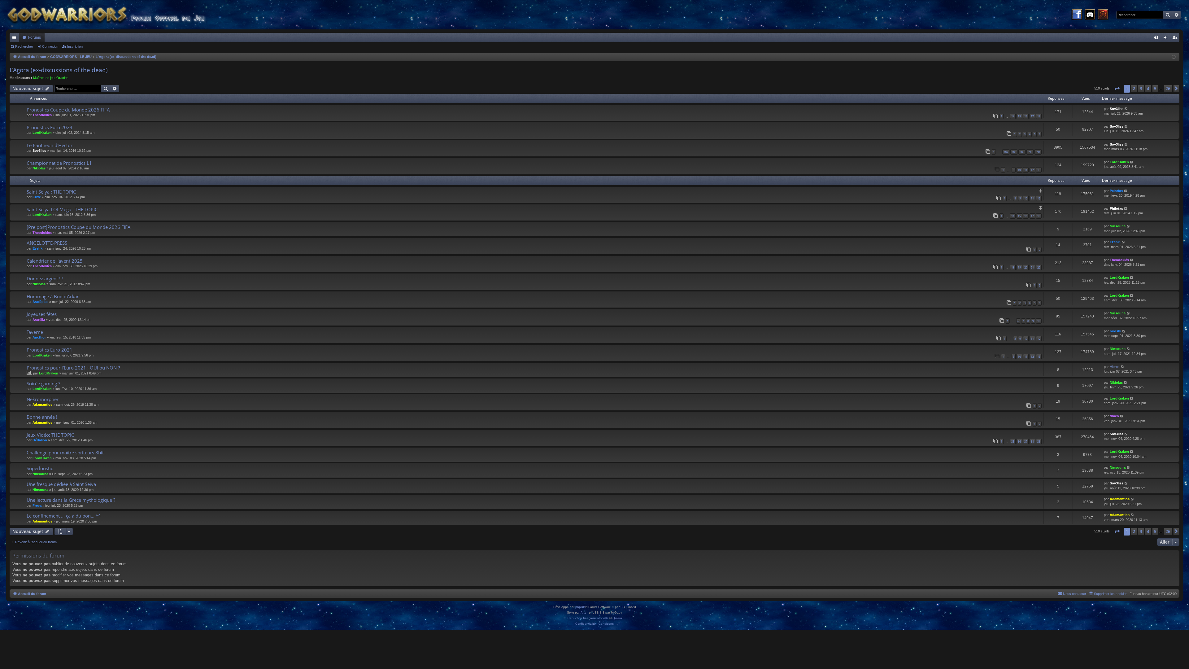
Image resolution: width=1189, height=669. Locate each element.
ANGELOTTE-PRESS (47, 243)
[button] (1116, 88)
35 (1012, 441)
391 (1038, 152)
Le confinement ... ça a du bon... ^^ (64, 516)
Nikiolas (39, 168)
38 (1032, 441)
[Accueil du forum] (117, 14)
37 (1025, 441)
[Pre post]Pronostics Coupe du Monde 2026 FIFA (79, 227)
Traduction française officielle (587, 618)
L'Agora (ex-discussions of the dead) (59, 70)
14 (1012, 116)
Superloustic (40, 468)
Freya (37, 505)
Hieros (1115, 367)
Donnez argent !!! (45, 278)
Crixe (37, 197)
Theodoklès (42, 115)
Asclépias (40, 302)
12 (1032, 170)
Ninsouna (1118, 226)
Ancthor (39, 337)
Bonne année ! (42, 417)
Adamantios (42, 404)
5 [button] (1155, 88)
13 (1038, 170)
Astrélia (39, 319)
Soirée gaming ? (43, 383)
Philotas (1116, 208)
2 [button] (1134, 88)
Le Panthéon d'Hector (49, 145)
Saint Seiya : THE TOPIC (51, 192)
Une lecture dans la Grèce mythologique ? (71, 500)
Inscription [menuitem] (1176, 38)
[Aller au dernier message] (1126, 109)
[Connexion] (1102, 15)
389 (1022, 152)
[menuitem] (1156, 37)
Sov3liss (1116, 109)
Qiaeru (617, 618)
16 (1025, 116)
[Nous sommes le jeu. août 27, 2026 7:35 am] (1174, 57)
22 (1038, 267)
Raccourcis (15, 38)
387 (1006, 152)
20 (1025, 267)
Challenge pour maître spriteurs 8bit (65, 452)
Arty (583, 612)
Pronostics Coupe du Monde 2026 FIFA (68, 110)
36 (1019, 441)
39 (1038, 441)
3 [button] (1141, 88)
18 (1038, 116)
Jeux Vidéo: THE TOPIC (50, 435)
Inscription (75, 46)
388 (1014, 152)
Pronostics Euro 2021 (49, 350)
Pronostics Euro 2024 (49, 127)
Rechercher (24, 46)
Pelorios (1116, 191)
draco (1114, 416)
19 (1019, 267)
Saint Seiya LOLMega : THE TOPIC (62, 209)
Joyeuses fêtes (42, 314)
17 (1032, 116)
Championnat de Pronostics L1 (59, 163)
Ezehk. (38, 248)
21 (1032, 267)
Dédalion (40, 440)
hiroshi (1115, 331)
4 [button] (1148, 88)
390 (1030, 152)
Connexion (50, 46)
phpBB (580, 607)
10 (1019, 170)
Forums (34, 37)
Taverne (35, 332)
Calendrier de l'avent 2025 (55, 261)
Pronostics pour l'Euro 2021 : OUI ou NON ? (73, 368)
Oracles (62, 78)
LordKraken (42, 132)
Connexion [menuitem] (1166, 38)
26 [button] (1167, 88)
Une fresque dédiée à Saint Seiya (61, 484)
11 (1025, 170)
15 (1019, 116)
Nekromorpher (43, 399)
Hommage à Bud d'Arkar (53, 296)
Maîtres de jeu (43, 78)
